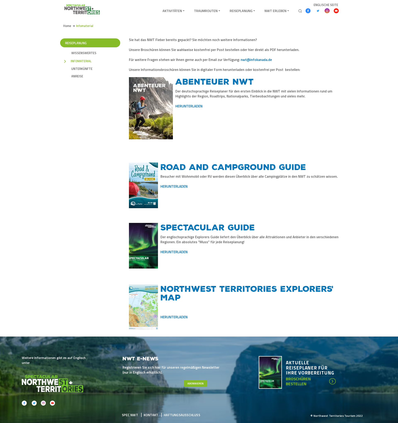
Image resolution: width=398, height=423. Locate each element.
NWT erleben (275, 10)
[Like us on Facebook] (308, 10)
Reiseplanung (241, 10)
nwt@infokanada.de (256, 59)
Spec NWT (130, 415)
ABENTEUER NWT (214, 81)
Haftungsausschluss (182, 415)
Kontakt (151, 415)
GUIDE (240, 227)
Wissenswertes (83, 53)
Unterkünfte (81, 69)
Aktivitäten (172, 10)
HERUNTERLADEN (189, 106)
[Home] (82, 9)
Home (67, 25)
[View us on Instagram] (327, 10)
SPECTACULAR (192, 227)
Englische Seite (326, 4)
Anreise (77, 76)
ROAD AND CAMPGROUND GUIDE (233, 167)
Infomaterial (81, 61)
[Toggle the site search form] (300, 10)
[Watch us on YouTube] (336, 10)
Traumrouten (206, 10)
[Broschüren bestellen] (272, 372)
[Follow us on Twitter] (317, 10)
